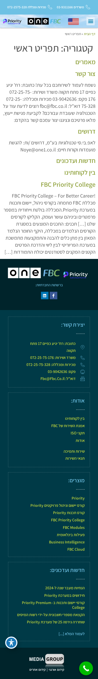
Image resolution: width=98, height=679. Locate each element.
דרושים (86, 131)
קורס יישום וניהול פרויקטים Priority (57, 505)
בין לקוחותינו (79, 172)
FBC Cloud (76, 549)
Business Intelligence (67, 542)
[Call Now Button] (86, 668)
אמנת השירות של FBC (68, 425)
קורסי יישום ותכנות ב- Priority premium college (53, 605)
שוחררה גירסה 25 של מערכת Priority (56, 622)
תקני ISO (78, 433)
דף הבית (89, 34)
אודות (80, 440)
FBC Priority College (68, 184)
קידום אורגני (57, 669)
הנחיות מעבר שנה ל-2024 (65, 588)
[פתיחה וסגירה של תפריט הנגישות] (11, 643)
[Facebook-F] (53, 295)
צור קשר (85, 73)
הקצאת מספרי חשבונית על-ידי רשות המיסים (51, 614)
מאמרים (85, 61)
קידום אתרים (37, 669)
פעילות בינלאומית (71, 534)
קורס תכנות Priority (69, 512)
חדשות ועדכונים (75, 160)
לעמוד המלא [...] (72, 633)
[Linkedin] (44, 295)
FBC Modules (74, 527)
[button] (90, 21)
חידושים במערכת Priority (64, 595)
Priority (78, 498)
